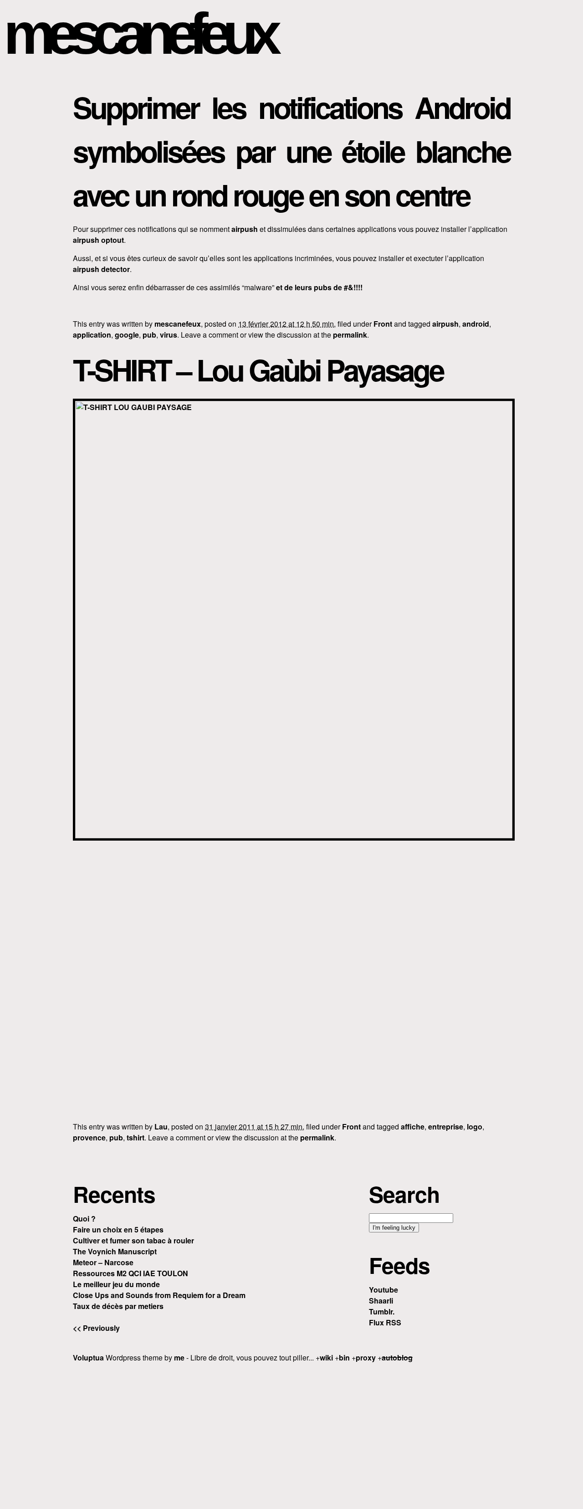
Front (382, 323)
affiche (412, 1126)
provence (89, 1137)
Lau (161, 1126)
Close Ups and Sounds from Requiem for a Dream (159, 1295)
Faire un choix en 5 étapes (118, 1229)
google (127, 334)
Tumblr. (381, 1311)
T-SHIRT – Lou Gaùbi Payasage (258, 369)
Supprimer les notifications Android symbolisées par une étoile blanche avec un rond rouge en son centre (291, 151)
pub (149, 334)
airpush (244, 229)
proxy (366, 1357)
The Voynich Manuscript (115, 1251)
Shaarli (381, 1300)
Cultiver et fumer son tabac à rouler (133, 1240)
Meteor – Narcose (103, 1262)
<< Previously (96, 1328)
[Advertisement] (291, 1434)
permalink (350, 334)
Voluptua (88, 1357)
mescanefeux (138, 33)
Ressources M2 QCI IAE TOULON (130, 1273)
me (179, 1357)
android (475, 323)
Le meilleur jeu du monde (116, 1284)
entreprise (445, 1126)
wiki (326, 1357)
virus (168, 334)
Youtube (383, 1289)
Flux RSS (385, 1322)
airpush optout (98, 240)
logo (474, 1126)
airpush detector (101, 269)
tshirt (135, 1137)
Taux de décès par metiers (118, 1306)
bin (344, 1357)
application (92, 334)
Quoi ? (84, 1218)
